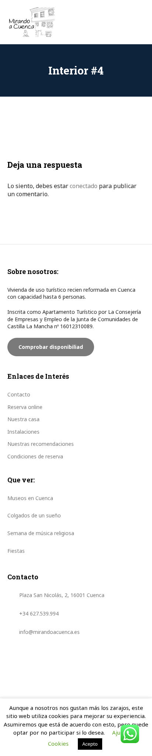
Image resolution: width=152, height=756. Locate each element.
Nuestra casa (23, 419)
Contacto (18, 394)
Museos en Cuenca (30, 498)
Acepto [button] (90, 744)
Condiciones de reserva (35, 456)
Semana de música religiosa (40, 533)
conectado (83, 186)
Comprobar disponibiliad (50, 346)
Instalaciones (23, 431)
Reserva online (24, 406)
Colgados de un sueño (34, 515)
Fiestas (16, 550)
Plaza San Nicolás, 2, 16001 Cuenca (61, 595)
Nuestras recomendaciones (40, 443)
